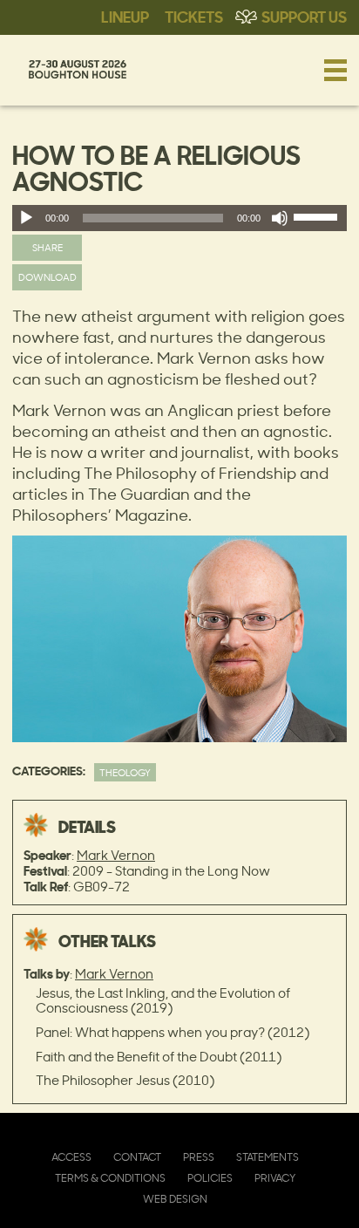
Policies (210, 1177)
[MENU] (335, 69)
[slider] (318, 220)
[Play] (26, 218)
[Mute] (279, 218)
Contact (137, 1157)
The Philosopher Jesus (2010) (125, 1080)
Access (71, 1157)
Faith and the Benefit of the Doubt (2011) (158, 1056)
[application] (179, 218)
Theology (125, 772)
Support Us (304, 15)
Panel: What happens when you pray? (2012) (172, 1032)
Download (47, 276)
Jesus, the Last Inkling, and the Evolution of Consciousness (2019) (163, 1000)
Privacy (274, 1177)
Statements (267, 1157)
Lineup (125, 15)
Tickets (194, 15)
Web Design (175, 1198)
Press (198, 1157)
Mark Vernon (116, 855)
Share (47, 247)
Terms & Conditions (110, 1177)
